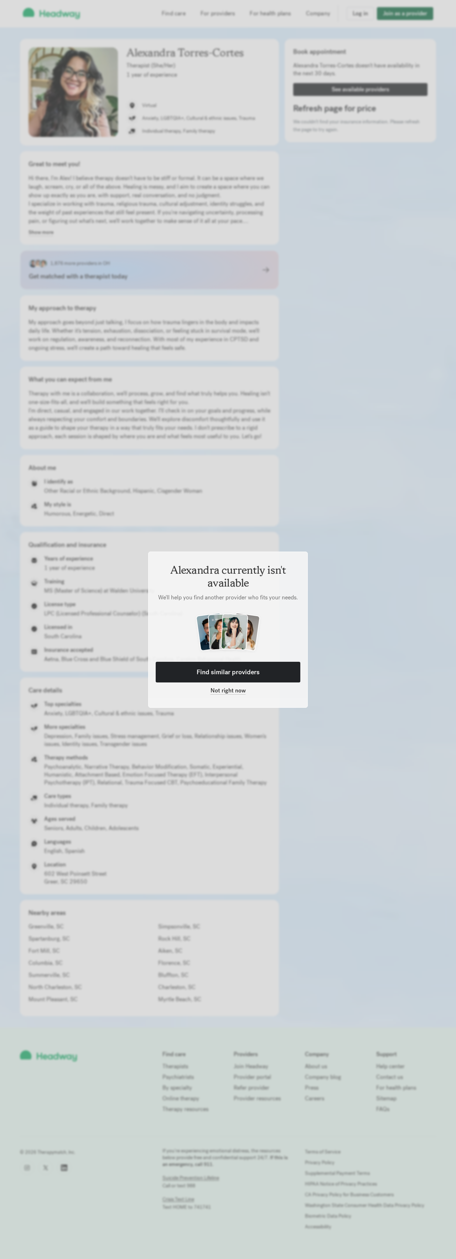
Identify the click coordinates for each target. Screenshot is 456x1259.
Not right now (228, 690)
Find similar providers (228, 672)
